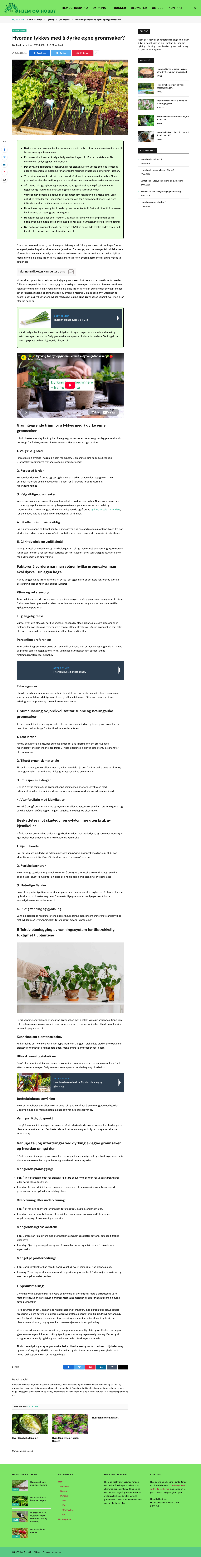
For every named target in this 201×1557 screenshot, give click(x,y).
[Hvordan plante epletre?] (20, 1533)
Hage (159, 76)
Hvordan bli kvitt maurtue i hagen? (38, 1483)
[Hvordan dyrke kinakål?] (30, 1424)
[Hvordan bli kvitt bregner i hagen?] (20, 1501)
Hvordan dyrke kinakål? (25, 1438)
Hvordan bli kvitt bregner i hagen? (38, 1499)
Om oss (158, 7)
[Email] (4, 179)
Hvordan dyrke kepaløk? (105, 1417)
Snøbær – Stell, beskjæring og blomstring (161, 191)
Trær (16, 1537)
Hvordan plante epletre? (37, 1531)
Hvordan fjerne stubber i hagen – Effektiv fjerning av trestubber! (172, 70)
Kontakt (176, 7)
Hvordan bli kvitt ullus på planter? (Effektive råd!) (173, 133)
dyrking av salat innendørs (105, 509)
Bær (64, 1500)
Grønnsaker (19, 30)
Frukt (64, 1505)
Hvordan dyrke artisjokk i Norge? (66, 1440)
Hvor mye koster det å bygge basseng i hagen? (171, 86)
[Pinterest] (4, 172)
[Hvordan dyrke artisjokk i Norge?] (70, 1424)
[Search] (195, 8)
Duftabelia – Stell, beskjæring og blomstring (162, 181)
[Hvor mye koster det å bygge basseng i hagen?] (146, 88)
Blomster (139, 7)
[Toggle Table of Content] (69, 271)
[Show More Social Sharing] (96, 53)
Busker (120, 7)
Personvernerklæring (52, 1552)
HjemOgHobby (26, 1552)
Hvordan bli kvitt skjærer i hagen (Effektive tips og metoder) (38, 1517)
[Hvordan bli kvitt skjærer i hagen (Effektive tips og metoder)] (20, 1516)
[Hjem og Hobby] (30, 8)
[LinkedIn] (4, 164)
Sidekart (37, 1552)
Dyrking (99, 7)
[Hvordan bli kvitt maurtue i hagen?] (20, 1485)
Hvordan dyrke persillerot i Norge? (157, 170)
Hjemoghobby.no (74, 7)
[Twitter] (4, 157)
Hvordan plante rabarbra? (153, 202)
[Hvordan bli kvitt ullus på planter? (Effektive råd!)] (146, 136)
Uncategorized (65, 1519)
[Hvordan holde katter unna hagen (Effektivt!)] (146, 120)
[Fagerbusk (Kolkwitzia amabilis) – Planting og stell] (146, 104)
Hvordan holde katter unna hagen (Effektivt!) (173, 118)
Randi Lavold (22, 45)
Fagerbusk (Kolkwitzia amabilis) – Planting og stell (173, 102)
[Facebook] (4, 149)
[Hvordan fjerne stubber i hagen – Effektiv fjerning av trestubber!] (146, 72)
